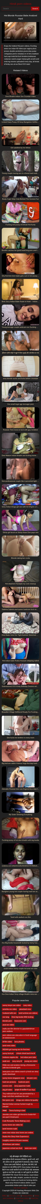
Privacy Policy (27, 1196)
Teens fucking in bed (17, 1110)
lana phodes (19, 1042)
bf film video (7, 1042)
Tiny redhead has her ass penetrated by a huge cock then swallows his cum (19, 1095)
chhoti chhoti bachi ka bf (25, 1053)
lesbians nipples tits (10, 1057)
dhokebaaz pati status (11, 1144)
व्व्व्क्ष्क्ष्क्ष (5, 1110)
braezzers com (20, 1021)
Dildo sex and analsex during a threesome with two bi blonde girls (19, 1066)
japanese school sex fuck (12, 1148)
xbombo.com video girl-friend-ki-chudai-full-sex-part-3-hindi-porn (19, 1115)
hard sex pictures (9, 1082)
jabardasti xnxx (25, 1009)
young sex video (30, 1061)
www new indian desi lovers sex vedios (18, 1133)
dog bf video (7, 1090)
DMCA (4, 1196)
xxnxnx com (7, 1086)
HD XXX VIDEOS (20, 1188)
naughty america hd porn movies (15, 1140)
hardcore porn (23, 1082)
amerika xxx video (10, 1009)
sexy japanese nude (22, 1086)
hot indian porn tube (28, 1057)
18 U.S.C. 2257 (15, 1196)
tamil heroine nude (10, 1129)
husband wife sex (9, 1013)
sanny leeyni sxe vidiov (12, 1005)
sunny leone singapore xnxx (13, 1078)
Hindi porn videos (20, 3)
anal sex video (8, 1025)
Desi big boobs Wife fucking (22, 1017)
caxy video (27, 1005)
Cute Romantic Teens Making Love (16, 1121)
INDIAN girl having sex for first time (16, 1049)
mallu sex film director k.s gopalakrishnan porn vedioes (19, 1030)
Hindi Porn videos (22, 1198)
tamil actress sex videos (28, 1013)
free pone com (8, 1100)
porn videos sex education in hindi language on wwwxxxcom (20, 1036)
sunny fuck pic (8, 1053)
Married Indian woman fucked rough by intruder (18, 1105)
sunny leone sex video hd (12, 1125)
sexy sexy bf (17, 1061)
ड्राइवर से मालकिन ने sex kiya (25, 1090)
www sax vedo (30, 1148)
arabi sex (6, 1061)
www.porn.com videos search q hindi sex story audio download (20, 1073)
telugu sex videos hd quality (27, 1100)
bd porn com (32, 1078)
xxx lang (6, 1017)
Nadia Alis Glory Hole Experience (16, 1136)
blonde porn (7, 1021)
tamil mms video (9, 1045)
